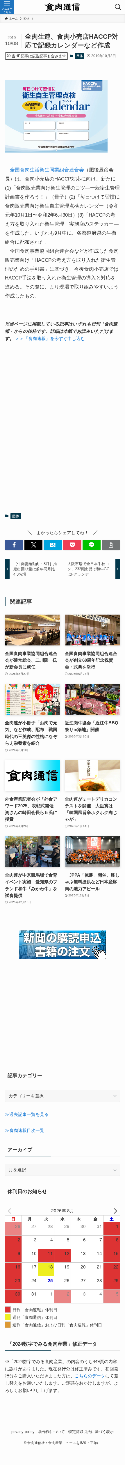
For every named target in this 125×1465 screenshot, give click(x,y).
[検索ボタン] (118, 7)
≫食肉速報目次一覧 (24, 1130)
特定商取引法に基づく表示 (91, 1431)
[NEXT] (114, 1210)
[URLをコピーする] (111, 545)
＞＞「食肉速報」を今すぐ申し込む (50, 338)
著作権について (51, 1431)
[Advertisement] (62, 423)
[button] (14, 545)
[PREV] (10, 1210)
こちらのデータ (90, 1375)
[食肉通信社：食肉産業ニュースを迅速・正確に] (62, 7)
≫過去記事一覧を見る (27, 1114)
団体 (79, 56)
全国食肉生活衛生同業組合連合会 (47, 170)
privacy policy (23, 1431)
